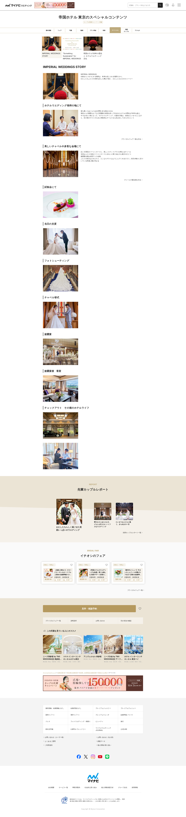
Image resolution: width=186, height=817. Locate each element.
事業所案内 (76, 787)
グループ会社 (122, 787)
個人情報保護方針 (107, 787)
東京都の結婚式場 (72, 672)
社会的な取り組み (91, 787)
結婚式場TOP (62, 672)
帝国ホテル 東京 (102, 672)
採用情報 (135, 787)
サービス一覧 (63, 787)
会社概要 (51, 787)
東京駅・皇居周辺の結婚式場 (87, 672)
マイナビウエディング (49, 672)
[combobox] (143, 5)
